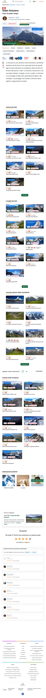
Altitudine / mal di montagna (12, 667)
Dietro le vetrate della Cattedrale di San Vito (36, 651)
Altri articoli (24, 195)
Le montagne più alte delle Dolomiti (9, 649)
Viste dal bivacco (29, 359)
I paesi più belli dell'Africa (9, 646)
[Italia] (10, 215)
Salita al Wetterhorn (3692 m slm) (33, 158)
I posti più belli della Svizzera (12, 308)
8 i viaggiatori (26, 542)
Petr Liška (9, 606)
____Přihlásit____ (30, 1)
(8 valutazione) (32, 23)
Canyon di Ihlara (33, 675)
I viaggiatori (5, 689)
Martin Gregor (9, 598)
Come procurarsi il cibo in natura (12, 671)
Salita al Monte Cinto (37, 653)
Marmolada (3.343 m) (33, 671)
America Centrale (23, 658)
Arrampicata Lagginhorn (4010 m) (31, 446)
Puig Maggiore (33, 679)
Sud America (23, 652)
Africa (23, 646)
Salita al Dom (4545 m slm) (12, 174)
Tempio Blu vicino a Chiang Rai (36, 646)
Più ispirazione (24, 364)
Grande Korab (33, 667)
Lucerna (34, 48)
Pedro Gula (9, 615)
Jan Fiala (8, 590)
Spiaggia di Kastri (33, 669)
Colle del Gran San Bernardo (12, 216)
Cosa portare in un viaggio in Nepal (12, 669)
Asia (23, 648)
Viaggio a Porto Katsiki (36, 657)
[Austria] (15, 340)
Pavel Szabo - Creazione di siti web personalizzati (34, 689)
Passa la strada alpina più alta (12, 341)
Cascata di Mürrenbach (11, 248)
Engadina (27, 48)
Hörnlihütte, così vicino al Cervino (13, 158)
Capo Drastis (33, 677)
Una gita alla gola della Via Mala (13, 190)
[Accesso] (23, 371)
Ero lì (4, 23)
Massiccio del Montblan (8, 51)
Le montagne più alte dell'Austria (9, 657)
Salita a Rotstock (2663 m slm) (9, 411)
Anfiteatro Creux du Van (29, 394)
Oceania (23, 654)
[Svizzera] (10, 121)
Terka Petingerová (10, 574)
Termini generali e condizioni (11, 689)
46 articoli (15, 19)
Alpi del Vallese (6, 53)
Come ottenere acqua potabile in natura (13, 673)
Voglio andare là (12, 23)
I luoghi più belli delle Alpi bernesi (33, 308)
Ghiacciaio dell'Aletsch (11, 232)
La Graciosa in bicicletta (37, 648)
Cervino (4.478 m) (30, 232)
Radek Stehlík (9, 582)
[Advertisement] (25, 94)
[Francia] (10, 139)
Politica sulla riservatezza (20, 689)
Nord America (23, 656)
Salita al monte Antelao (37, 659)
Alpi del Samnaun (31, 51)
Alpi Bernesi (20, 48)
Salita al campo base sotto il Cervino (14, 122)
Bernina (13, 48)
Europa (7, 121)
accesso (34, 552)
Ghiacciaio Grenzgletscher (32, 216)
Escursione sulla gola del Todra (36, 655)
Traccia (17, 17)
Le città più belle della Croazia (9, 651)
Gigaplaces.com (5, 1)
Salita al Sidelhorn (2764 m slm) (9, 446)
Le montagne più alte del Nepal (9, 653)
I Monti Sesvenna (20, 51)
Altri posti (25, 286)
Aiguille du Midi (29, 249)
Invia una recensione (24, 24)
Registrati (27, 552)
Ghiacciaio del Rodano (11, 265)
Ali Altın (8, 557)
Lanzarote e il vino (12, 677)
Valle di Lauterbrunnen (31, 265)
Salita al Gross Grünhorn (29, 429)
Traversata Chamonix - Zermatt (13, 140)
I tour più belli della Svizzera (12, 359)
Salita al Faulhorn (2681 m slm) (33, 174)
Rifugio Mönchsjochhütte (11, 281)
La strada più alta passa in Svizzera (14, 324)
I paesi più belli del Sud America (9, 655)
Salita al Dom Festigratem (8, 463)
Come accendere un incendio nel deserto (12, 675)
